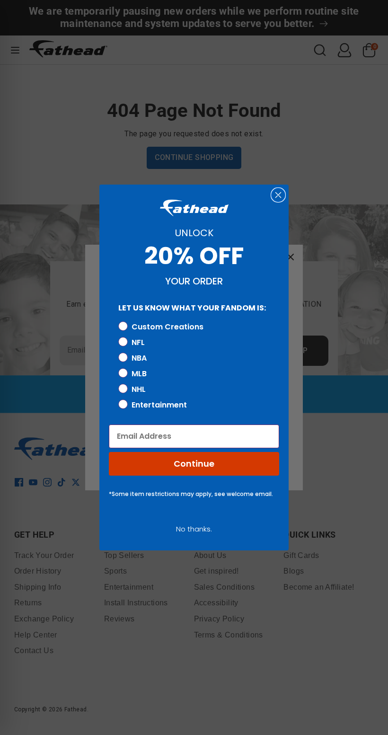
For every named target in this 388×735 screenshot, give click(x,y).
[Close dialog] (278, 195)
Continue (194, 463)
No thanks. (194, 529)
